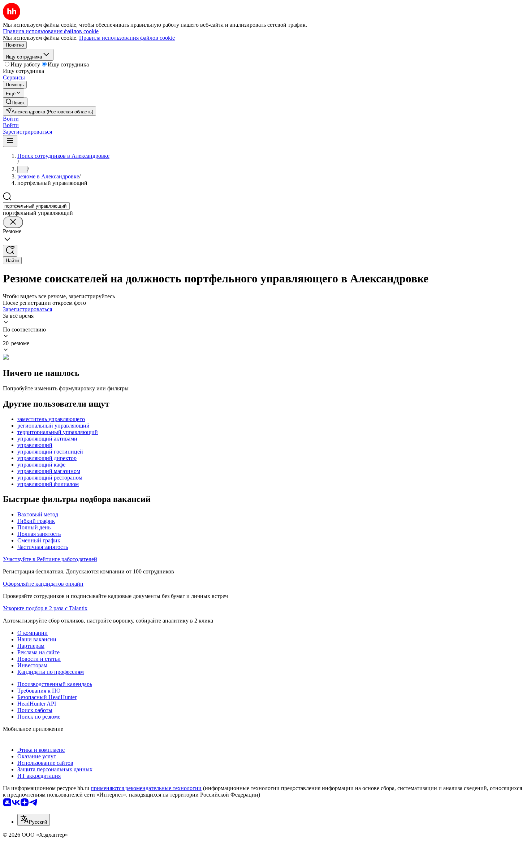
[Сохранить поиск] (10, 251)
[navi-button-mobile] (10, 141)
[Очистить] (13, 222)
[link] (15, 102)
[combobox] (36, 206)
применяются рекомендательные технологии (146, 788)
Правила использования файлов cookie (127, 38)
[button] (11, 119)
